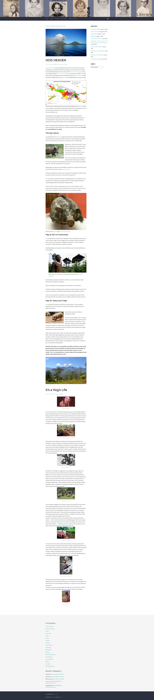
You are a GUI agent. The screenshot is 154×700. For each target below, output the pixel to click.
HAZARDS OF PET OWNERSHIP (98, 51)
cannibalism (79, 75)
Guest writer (48, 633)
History (47, 638)
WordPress (53, 697)
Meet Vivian (63, 18)
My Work (57, 18)
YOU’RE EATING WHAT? (96, 38)
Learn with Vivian (73, 18)
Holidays (48, 640)
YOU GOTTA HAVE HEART (97, 46)
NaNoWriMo (93, 36)
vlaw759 (65, 64)
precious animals (66, 169)
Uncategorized (49, 657)
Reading (47, 652)
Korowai (81, 106)
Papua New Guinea (50, 68)
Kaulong (59, 137)
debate (64, 77)
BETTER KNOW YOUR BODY (57, 674)
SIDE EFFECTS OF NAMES (58, 679)
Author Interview (49, 626)
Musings (47, 642)
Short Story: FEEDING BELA (97, 55)
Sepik (55, 231)
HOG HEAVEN (56, 60)
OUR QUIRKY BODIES (96, 59)
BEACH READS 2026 (95, 31)
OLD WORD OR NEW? (95, 29)
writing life (48, 664)
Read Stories (48, 650)
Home (47, 18)
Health (47, 635)
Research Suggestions (51, 654)
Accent (60, 697)
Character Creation (50, 628)
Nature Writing (49, 645)
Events (47, 631)
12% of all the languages (63, 73)
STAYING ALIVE (94, 34)
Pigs (47, 178)
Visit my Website (49, 659)
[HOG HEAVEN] (66, 43)
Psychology (48, 647)
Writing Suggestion (50, 666)
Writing (47, 661)
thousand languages (76, 71)
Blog (51, 18)
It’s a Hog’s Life (56, 390)
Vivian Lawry (48, 681)
